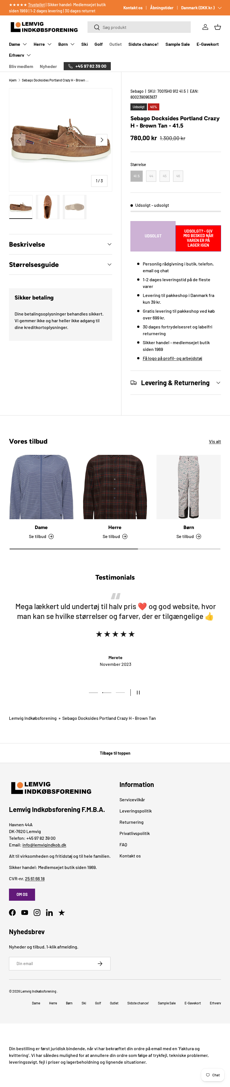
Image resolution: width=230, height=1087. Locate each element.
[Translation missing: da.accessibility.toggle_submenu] (24, 44)
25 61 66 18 (35, 878)
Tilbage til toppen (115, 753)
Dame (14, 44)
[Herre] (115, 487)
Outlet (115, 44)
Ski (84, 44)
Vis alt (215, 441)
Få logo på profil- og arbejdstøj (172, 358)
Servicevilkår (132, 799)
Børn (63, 44)
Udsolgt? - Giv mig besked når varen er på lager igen (198, 238)
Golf (99, 44)
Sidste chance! (143, 44)
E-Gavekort (208, 44)
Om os (22, 894)
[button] (217, 27)
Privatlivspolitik (134, 833)
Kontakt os (132, 7)
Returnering (131, 822)
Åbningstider (162, 7)
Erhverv (16, 55)
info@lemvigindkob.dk (44, 844)
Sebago (137, 91)
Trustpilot (36, 4)
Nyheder (48, 66)
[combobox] (139, 27)
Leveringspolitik (135, 810)
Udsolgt (153, 235)
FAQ (123, 844)
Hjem (13, 80)
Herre (39, 44)
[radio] (136, 176)
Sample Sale (177, 44)
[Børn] (189, 487)
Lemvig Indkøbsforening (33, 718)
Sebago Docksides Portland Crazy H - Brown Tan (55, 80)
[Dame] (41, 487)
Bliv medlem (21, 66)
